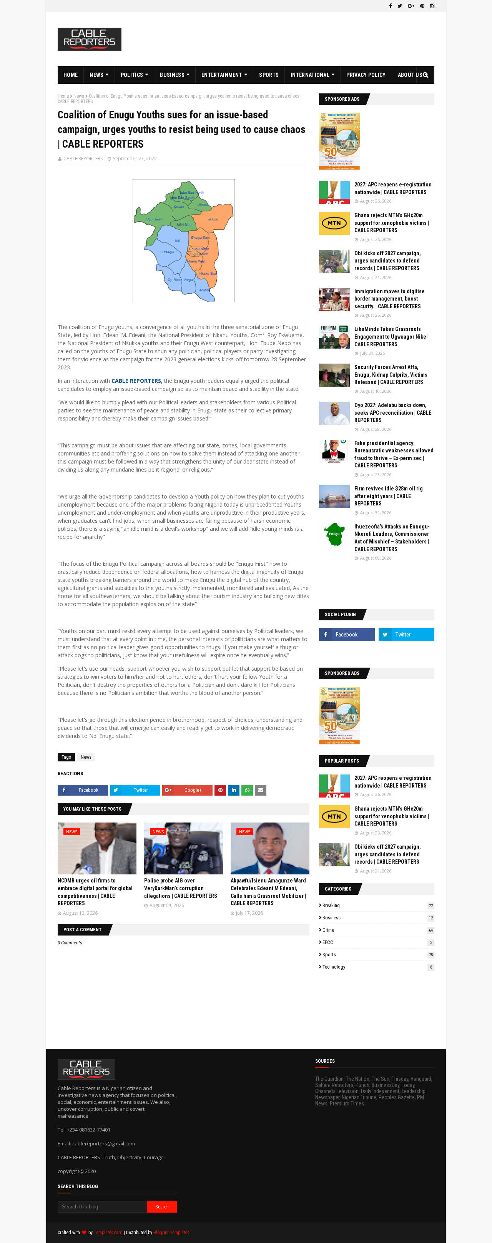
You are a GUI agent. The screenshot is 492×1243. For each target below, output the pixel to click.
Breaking (377, 905)
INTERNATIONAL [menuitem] (310, 75)
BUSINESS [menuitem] (172, 75)
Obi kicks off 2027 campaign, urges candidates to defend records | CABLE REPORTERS (387, 260)
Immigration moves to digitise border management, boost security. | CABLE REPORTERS (389, 298)
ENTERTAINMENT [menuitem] (221, 75)
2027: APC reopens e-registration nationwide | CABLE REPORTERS (393, 188)
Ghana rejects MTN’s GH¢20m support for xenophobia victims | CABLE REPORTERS (391, 222)
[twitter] (400, 6)
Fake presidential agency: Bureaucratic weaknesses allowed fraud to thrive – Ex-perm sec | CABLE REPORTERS (394, 454)
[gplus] (411, 6)
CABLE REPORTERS (83, 158)
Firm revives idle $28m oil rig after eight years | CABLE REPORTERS (388, 496)
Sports (377, 954)
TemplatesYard (108, 1232)
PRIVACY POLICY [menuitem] (366, 75)
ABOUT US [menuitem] (410, 75)
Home (63, 96)
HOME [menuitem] (70, 75)
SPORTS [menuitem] (269, 75)
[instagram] (431, 6)
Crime (377, 930)
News (78, 96)
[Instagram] (347, 651)
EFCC (377, 942)
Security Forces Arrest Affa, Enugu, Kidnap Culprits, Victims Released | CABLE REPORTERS (390, 374)
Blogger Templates (171, 1232)
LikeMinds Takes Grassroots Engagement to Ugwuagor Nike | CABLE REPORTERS (391, 336)
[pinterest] (422, 6)
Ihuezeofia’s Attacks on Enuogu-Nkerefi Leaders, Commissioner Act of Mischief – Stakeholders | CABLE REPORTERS (392, 537)
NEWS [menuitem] (96, 75)
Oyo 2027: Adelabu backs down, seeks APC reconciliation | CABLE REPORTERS (392, 412)
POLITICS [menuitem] (132, 75)
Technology (377, 967)
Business (377, 918)
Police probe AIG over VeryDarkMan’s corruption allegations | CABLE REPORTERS (180, 888)
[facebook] (390, 6)
